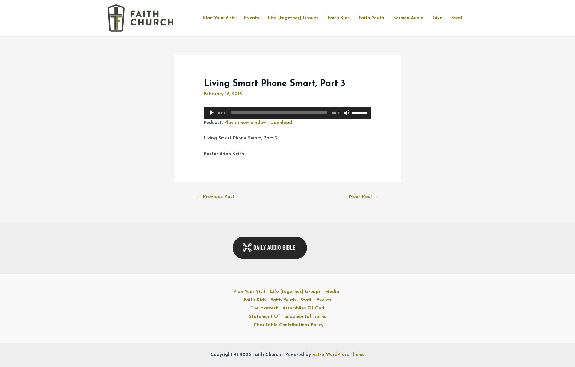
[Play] (211, 113)
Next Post (364, 196)
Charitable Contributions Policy (288, 325)
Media (332, 292)
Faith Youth (371, 18)
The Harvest (264, 308)
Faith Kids (339, 18)
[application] (287, 113)
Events (251, 18)
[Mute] (347, 113)
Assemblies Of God (303, 308)
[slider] (360, 112)
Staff (457, 18)
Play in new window (245, 123)
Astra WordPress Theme (338, 355)
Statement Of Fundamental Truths (287, 317)
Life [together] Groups (293, 18)
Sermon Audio (408, 18)
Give (437, 18)
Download (281, 123)
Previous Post (215, 196)
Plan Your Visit (219, 18)
